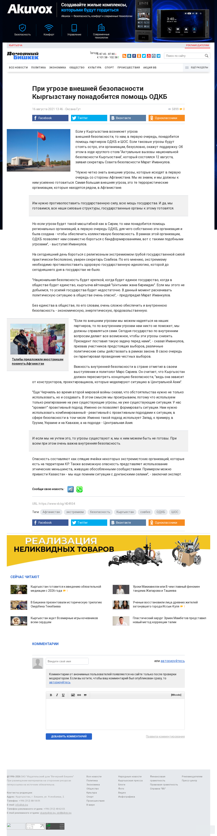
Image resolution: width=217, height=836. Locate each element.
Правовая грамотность (164, 784)
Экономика (57, 67)
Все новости (18, 67)
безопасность (100, 512)
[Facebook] (134, 56)
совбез (145, 512)
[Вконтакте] (129, 56)
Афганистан (51, 512)
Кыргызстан (125, 512)
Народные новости (130, 776)
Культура (94, 67)
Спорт (109, 67)
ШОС (174, 512)
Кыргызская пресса (130, 780)
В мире (90, 804)
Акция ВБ (149, 67)
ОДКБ (161, 512)
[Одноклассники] (139, 56)
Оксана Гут (73, 109)
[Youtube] (149, 56)
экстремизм (75, 512)
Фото (121, 788)
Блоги (121, 784)
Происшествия (128, 67)
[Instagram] (154, 56)
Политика (38, 67)
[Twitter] (144, 56)
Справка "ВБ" (158, 788)
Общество (77, 67)
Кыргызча (15, 45)
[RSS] (124, 56)
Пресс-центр (189, 780)
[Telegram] (158, 56)
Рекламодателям (197, 45)
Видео (122, 792)
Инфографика (126, 796)
